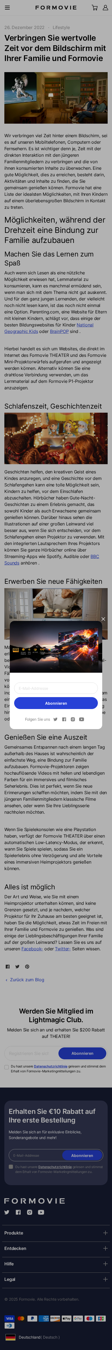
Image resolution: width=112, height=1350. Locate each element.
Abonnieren (56, 703)
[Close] (103, 619)
